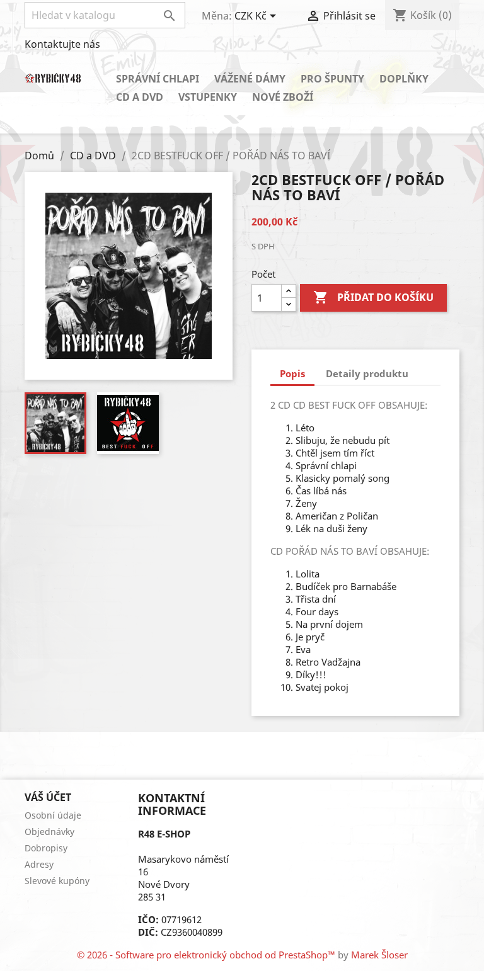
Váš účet (48, 797)
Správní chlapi (157, 79)
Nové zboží (282, 97)
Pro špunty (332, 79)
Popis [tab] (292, 373)
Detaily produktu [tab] (367, 373)
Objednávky (49, 832)
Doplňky (404, 79)
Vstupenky (207, 97)
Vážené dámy (249, 79)
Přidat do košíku (373, 297)
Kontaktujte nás (62, 44)
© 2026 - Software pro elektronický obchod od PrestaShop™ (207, 954)
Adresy (39, 864)
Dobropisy (46, 848)
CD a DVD (139, 97)
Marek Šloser (379, 954)
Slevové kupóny (57, 881)
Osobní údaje (53, 815)
